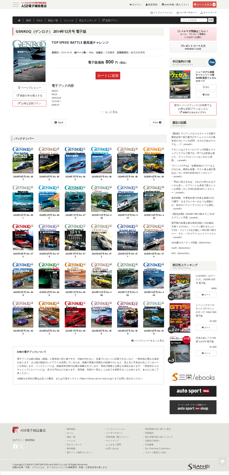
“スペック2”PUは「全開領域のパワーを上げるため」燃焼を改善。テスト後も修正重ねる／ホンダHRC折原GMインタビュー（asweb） (193, 171)
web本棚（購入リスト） (177, 4)
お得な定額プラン (31, 103)
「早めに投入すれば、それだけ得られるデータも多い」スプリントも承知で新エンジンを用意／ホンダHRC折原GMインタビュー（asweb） (193, 187)
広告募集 (149, 444)
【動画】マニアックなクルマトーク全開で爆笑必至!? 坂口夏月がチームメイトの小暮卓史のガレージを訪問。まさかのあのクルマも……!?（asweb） (193, 139)
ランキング (88, 20)
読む (207, 87)
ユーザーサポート (188, 12)
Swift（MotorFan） (181, 247)
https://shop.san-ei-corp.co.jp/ (96, 378)
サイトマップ (209, 12)
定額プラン (111, 20)
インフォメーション (163, 12)
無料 (28, 20)
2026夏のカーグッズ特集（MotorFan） (191, 242)
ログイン (137, 4)
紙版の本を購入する (31, 95)
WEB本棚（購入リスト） (118, 436)
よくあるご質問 (113, 444)
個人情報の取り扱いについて (159, 436)
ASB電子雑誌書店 (33, 430)
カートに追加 (108, 75)
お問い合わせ (112, 448)
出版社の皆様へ (152, 440)
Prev (155, 122)
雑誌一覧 (71, 436)
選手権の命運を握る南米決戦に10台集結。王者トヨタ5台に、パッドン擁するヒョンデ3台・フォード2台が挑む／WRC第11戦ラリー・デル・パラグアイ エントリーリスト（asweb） (193, 230)
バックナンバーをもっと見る (148, 340)
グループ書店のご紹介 (156, 452)
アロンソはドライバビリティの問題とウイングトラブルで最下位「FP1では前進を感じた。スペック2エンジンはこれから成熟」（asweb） (193, 155)
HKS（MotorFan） (181, 253)
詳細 (206, 94)
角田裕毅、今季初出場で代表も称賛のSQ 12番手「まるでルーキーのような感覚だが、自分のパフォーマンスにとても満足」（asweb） (193, 203)
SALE (39, 20)
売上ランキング (74, 444)
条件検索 (71, 448)
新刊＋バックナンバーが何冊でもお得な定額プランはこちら (193, 108)
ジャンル (69, 20)
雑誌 (53, 20)
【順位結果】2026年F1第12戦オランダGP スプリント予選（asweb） (194, 215)
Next (60, 122)
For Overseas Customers (157, 448)
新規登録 (152, 4)
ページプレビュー (31, 87)
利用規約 (149, 433)
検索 (211, 19)
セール (70, 433)
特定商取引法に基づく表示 (158, 429)
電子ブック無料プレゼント (79, 452)
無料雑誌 (71, 429)
